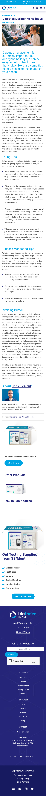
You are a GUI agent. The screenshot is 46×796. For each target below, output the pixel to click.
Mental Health (27, 417)
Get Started (23, 596)
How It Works (23, 632)
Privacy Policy (23, 778)
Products (23, 672)
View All (23, 694)
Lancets (23, 682)
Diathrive (30, 771)
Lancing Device (23, 690)
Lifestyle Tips (15, 417)
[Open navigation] (41, 8)
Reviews (23, 709)
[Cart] (37, 8)
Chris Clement (8, 22)
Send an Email (23, 732)
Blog (23, 721)
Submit (11, 655)
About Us (23, 717)
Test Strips (23, 678)
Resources (23, 699)
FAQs (23, 705)
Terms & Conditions (23, 775)
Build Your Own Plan (23, 623)
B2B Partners (23, 782)
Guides (23, 713)
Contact (23, 727)
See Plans (13, 463)
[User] (33, 8)
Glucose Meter (23, 686)
